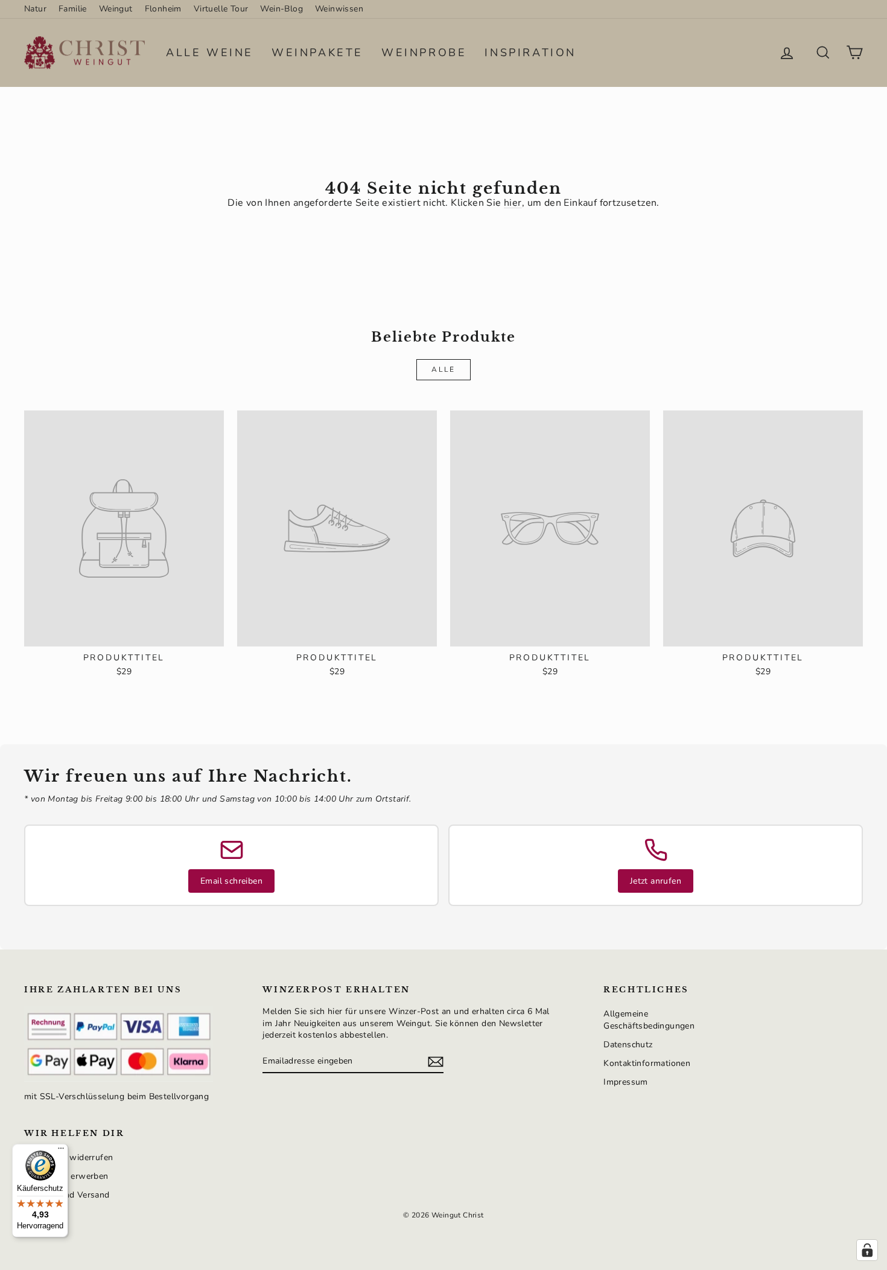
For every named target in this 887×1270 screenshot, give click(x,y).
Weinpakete (317, 52)
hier (513, 202)
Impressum (625, 1082)
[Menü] (61, 1151)
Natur (35, 8)
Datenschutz (627, 1044)
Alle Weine (209, 52)
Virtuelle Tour (221, 8)
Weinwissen (339, 8)
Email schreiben (231, 881)
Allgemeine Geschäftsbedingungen (649, 1020)
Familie (73, 8)
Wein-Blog (281, 8)
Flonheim (163, 8)
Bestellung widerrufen (68, 1157)
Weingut (116, 8)
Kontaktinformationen (646, 1063)
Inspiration (530, 52)
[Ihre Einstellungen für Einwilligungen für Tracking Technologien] (867, 1250)
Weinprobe (423, 52)
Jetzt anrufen (655, 881)
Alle (443, 369)
